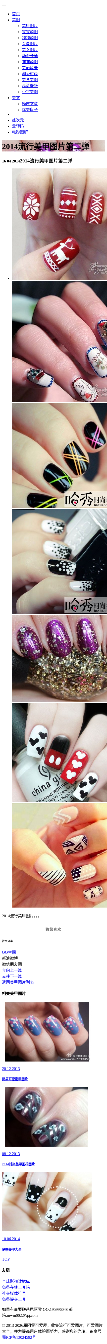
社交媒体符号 (14, 1293)
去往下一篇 (12, 976)
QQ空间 (9, 952)
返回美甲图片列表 (18, 982)
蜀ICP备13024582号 (19, 1337)
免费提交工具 (14, 1299)
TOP (6, 1259)
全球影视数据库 (16, 1281)
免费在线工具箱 (16, 1287)
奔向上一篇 (12, 970)
